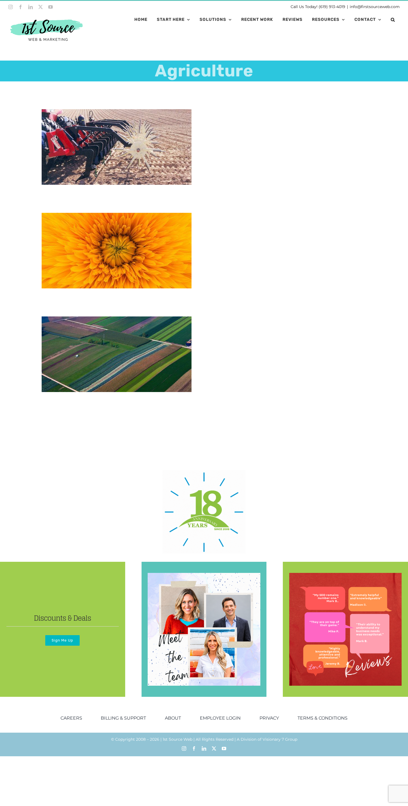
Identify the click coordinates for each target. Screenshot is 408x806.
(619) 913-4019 (332, 6)
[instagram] (184, 748)
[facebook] (194, 748)
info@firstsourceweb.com (375, 6)
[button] (393, 19)
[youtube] (224, 748)
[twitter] (214, 748)
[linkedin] (204, 748)
